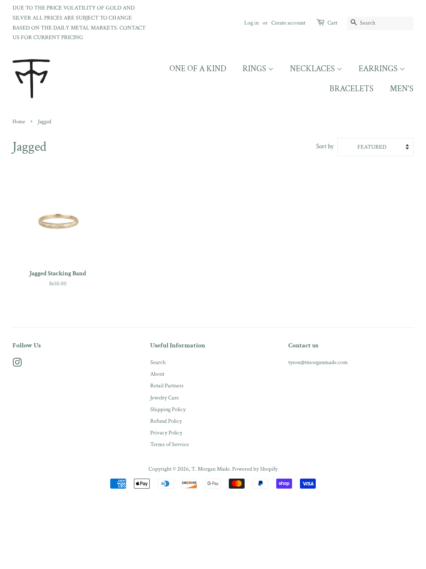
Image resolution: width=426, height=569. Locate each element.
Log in (251, 23)
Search (158, 362)
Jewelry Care (164, 398)
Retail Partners (166, 385)
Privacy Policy (166, 433)
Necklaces (313, 68)
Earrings (379, 68)
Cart (332, 23)
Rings (255, 68)
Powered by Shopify (254, 469)
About (157, 374)
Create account (288, 23)
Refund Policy (166, 421)
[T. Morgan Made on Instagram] (17, 364)
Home (18, 121)
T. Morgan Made (210, 469)
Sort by (325, 146)
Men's (402, 88)
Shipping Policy (168, 409)
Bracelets (351, 88)
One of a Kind (197, 68)
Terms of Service (169, 444)
